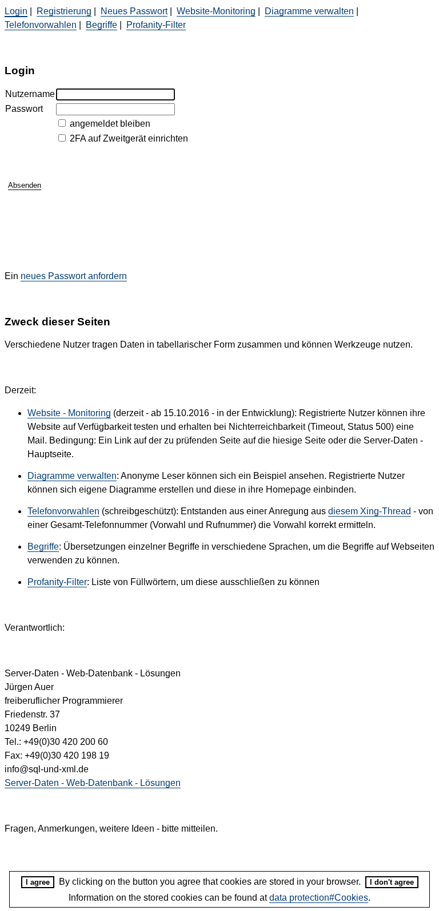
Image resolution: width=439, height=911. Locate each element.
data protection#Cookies (318, 897)
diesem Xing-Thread (369, 511)
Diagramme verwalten (309, 11)
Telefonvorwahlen (41, 25)
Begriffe (101, 25)
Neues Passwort (134, 11)
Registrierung (64, 11)
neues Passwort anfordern (74, 276)
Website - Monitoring (69, 413)
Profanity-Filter (156, 25)
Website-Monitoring (216, 11)
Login (16, 11)
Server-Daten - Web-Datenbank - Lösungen (93, 783)
